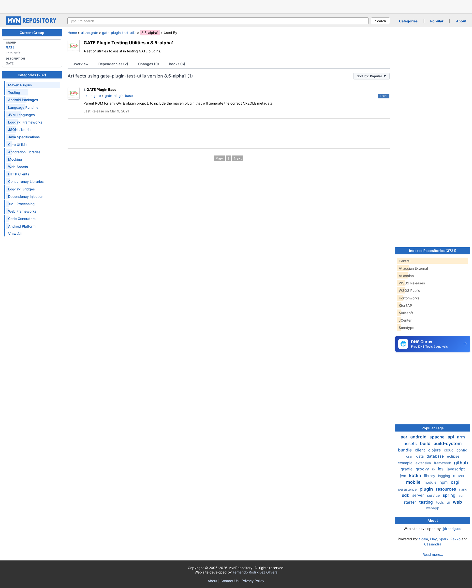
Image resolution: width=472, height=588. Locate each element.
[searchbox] (218, 20)
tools (440, 502)
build (425, 443)
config (462, 450)
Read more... (433, 554)
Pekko (455, 539)
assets (411, 443)
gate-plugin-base (119, 95)
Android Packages (23, 100)
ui (449, 502)
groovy (423, 468)
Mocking (15, 159)
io (434, 469)
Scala (423, 539)
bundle (405, 450)
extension (423, 463)
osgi (455, 482)
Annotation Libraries (24, 152)
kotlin (415, 475)
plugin (427, 489)
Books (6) (177, 64)
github (461, 462)
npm (444, 482)
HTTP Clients (18, 174)
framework (443, 463)
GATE (10, 47)
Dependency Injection (25, 196)
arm (461, 436)
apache (437, 436)
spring (450, 495)
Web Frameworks (22, 211)
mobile (414, 482)
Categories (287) (32, 75)
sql (461, 495)
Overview (80, 64)
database (436, 456)
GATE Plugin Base (101, 89)
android (419, 436)
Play (433, 539)
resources (446, 489)
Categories (408, 21)
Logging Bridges (21, 189)
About (461, 21)
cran (410, 456)
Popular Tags (433, 428)
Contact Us (229, 581)
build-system (447, 443)
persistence (408, 489)
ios (441, 468)
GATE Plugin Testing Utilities (115, 42)
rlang (463, 489)
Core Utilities (18, 144)
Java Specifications (24, 137)
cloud (449, 450)
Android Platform (21, 226)
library (430, 475)
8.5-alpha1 (162, 42)
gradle (407, 468)
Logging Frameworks (25, 122)
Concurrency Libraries (26, 181)
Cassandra (432, 544)
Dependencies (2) (113, 64)
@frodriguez (452, 528)
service (434, 495)
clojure (435, 450)
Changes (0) (148, 64)
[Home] (32, 23)
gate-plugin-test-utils (119, 33)
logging (444, 476)
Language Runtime (23, 107)
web (457, 502)
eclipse (453, 456)
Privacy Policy (253, 581)
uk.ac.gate (89, 33)
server (418, 495)
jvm (403, 475)
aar (404, 436)
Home (72, 33)
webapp (432, 508)
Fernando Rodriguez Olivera (255, 572)
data (420, 456)
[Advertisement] (236, 6)
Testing (14, 92)
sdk (406, 495)
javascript (456, 468)
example (405, 463)
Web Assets (18, 167)
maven (459, 475)
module (431, 482)
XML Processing (21, 204)
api (451, 436)
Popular (436, 21)
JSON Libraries (20, 129)
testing (426, 502)
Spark (443, 539)
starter (410, 502)
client (420, 450)
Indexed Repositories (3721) (433, 250)
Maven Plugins (20, 85)
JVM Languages (21, 115)
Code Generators (22, 219)
